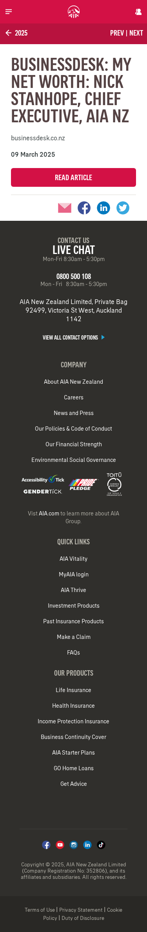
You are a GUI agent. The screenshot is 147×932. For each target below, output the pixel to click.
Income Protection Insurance (73, 721)
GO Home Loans (74, 768)
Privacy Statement (81, 910)
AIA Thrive (73, 590)
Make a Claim (74, 636)
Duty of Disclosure (83, 918)
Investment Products (74, 605)
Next (136, 33)
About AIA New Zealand (73, 381)
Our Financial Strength (73, 444)
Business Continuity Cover (73, 737)
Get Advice (73, 783)
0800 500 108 (73, 276)
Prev (117, 33)
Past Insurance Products (73, 621)
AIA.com (49, 513)
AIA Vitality (73, 558)
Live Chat (74, 249)
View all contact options (71, 337)
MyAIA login (74, 574)
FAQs (73, 652)
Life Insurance (73, 690)
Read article (73, 177)
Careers (73, 397)
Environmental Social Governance (73, 459)
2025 (20, 33)
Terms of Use (40, 910)
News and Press (74, 413)
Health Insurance (73, 705)
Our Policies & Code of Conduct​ (73, 428)
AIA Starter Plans (73, 752)
